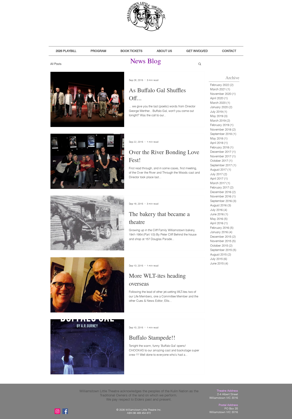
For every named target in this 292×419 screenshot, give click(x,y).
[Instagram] (57, 411)
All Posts (56, 64)
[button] (66, 51)
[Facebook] (65, 411)
